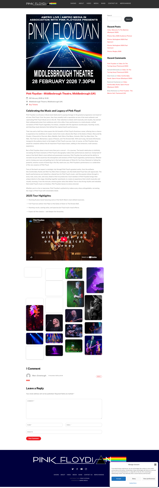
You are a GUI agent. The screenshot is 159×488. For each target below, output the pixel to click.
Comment (31, 401)
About (81, 3)
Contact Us (112, 3)
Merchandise (125, 3)
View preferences (149, 478)
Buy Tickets (33, 105)
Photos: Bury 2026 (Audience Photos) (119, 36)
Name (29, 425)
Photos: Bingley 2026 (114, 51)
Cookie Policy (133, 483)
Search (109, 15)
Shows (73, 3)
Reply (99, 376)
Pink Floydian (111, 63)
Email (69, 425)
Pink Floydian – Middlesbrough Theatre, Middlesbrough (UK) (61, 93)
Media (96, 3)
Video (89, 3)
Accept (118, 478)
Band (103, 3)
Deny (134, 478)
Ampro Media (83, 480)
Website (30, 432)
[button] (155, 465)
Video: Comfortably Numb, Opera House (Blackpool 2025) (118, 84)
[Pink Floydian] (41, 4)
